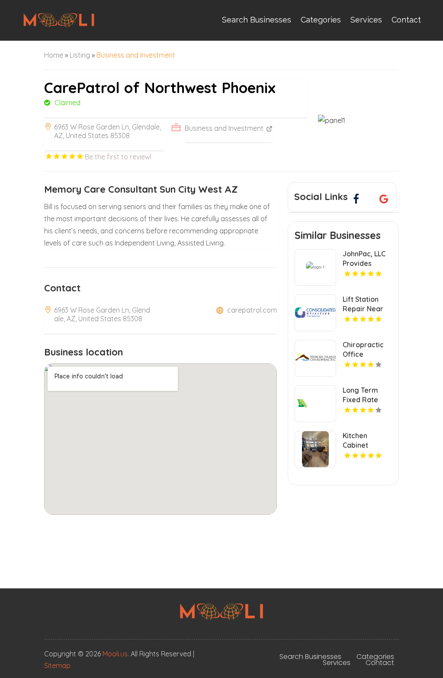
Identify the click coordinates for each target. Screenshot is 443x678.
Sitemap (57, 665)
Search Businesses (256, 19)
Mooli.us (115, 653)
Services (366, 19)
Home (53, 55)
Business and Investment (135, 55)
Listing (80, 55)
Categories (321, 19)
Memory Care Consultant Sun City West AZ (141, 189)
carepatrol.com (252, 310)
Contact (406, 19)
